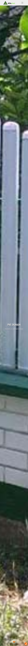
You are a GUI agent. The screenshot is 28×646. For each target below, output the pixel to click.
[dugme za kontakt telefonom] (26, 643)
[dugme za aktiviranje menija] (22, 2)
